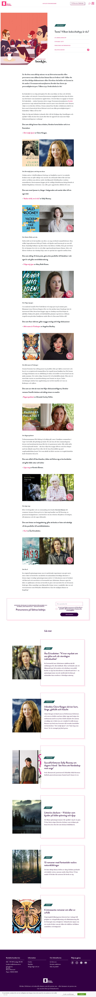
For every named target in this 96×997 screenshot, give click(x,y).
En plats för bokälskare (49, 3)
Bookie (70, 101)
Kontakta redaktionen (55, 964)
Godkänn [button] (81, 994)
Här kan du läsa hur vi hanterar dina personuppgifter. (73, 609)
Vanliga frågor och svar (33, 967)
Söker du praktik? (54, 967)
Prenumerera (69, 614)
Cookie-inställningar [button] (68, 994)
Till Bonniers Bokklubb (77, 3)
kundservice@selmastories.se (13, 964)
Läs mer (5, 994)
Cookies (30, 962)
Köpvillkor (30, 964)
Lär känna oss (53, 962)
